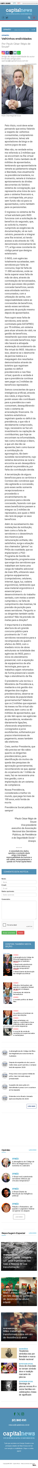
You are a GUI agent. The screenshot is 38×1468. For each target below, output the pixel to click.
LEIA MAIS (31, 1106)
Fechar (20, 933)
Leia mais (6, 953)
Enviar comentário (9, 933)
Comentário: (6, 899)
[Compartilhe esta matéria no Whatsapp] (19, 52)
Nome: (4, 879)
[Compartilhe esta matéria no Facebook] (7, 52)
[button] (29, 17)
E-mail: (4, 885)
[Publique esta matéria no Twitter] (11, 52)
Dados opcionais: (8, 891)
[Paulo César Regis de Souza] (19, 88)
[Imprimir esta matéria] (15, 52)
